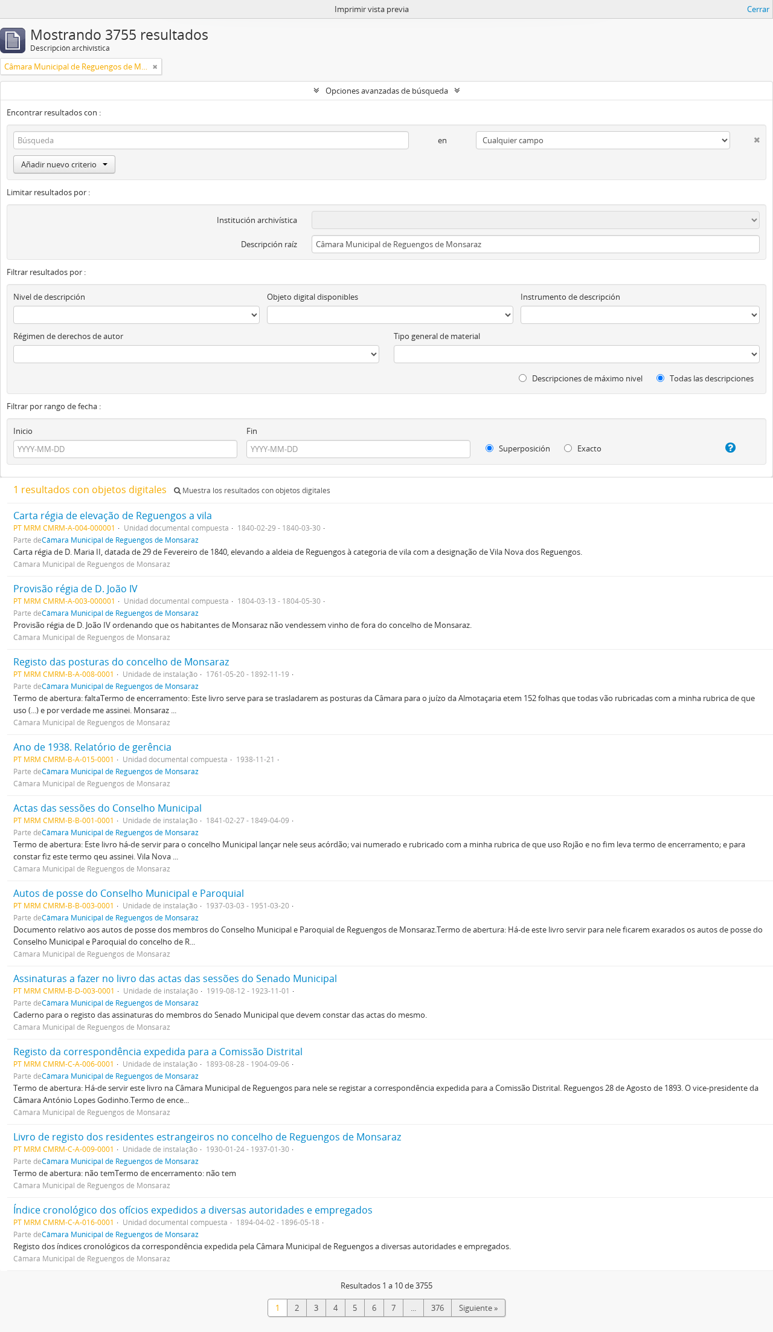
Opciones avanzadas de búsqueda (387, 90)
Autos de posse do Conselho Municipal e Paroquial (128, 893)
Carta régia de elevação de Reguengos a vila (112, 515)
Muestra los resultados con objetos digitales (255, 490)
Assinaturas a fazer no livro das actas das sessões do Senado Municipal (175, 978)
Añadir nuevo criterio (59, 164)
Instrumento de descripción (570, 296)
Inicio (23, 430)
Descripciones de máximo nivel (586, 378)
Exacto (588, 448)
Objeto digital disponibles (312, 296)
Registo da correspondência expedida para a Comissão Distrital (158, 1051)
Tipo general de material (437, 336)
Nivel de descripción (49, 296)
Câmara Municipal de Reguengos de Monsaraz (120, 540)
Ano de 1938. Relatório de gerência (92, 747)
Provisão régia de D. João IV (75, 588)
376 (437, 1307)
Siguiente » (478, 1307)
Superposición (523, 448)
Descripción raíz (269, 244)
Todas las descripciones (711, 378)
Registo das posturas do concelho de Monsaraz (121, 661)
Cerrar (758, 9)
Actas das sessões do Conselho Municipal (107, 808)
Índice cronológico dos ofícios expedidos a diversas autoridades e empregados (193, 1210)
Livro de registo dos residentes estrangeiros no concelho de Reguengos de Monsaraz (207, 1136)
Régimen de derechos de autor (68, 336)
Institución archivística (257, 220)
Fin (251, 430)
